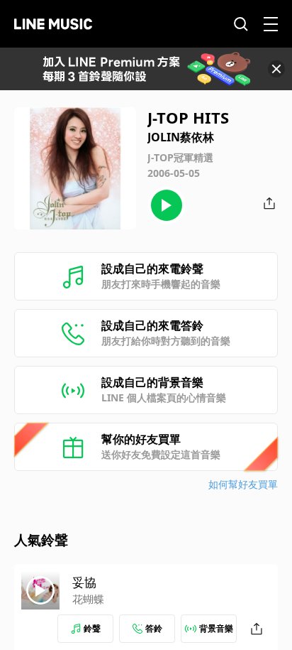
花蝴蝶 (88, 599)
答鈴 (153, 628)
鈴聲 (92, 628)
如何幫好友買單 (243, 484)
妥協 (84, 582)
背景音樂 (216, 628)
